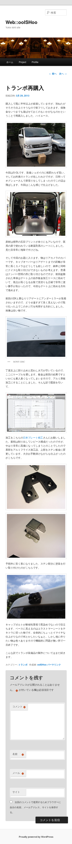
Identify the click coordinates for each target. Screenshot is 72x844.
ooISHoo (41, 664)
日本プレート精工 (33, 437)
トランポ (22, 664)
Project (22, 62)
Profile (35, 62)
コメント (19, 706)
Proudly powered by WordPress (36, 836)
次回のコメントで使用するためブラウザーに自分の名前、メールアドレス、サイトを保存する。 (35, 807)
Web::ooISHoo (21, 22)
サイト (16, 792)
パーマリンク (54, 664)
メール (18, 773)
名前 (18, 754)
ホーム (9, 62)
